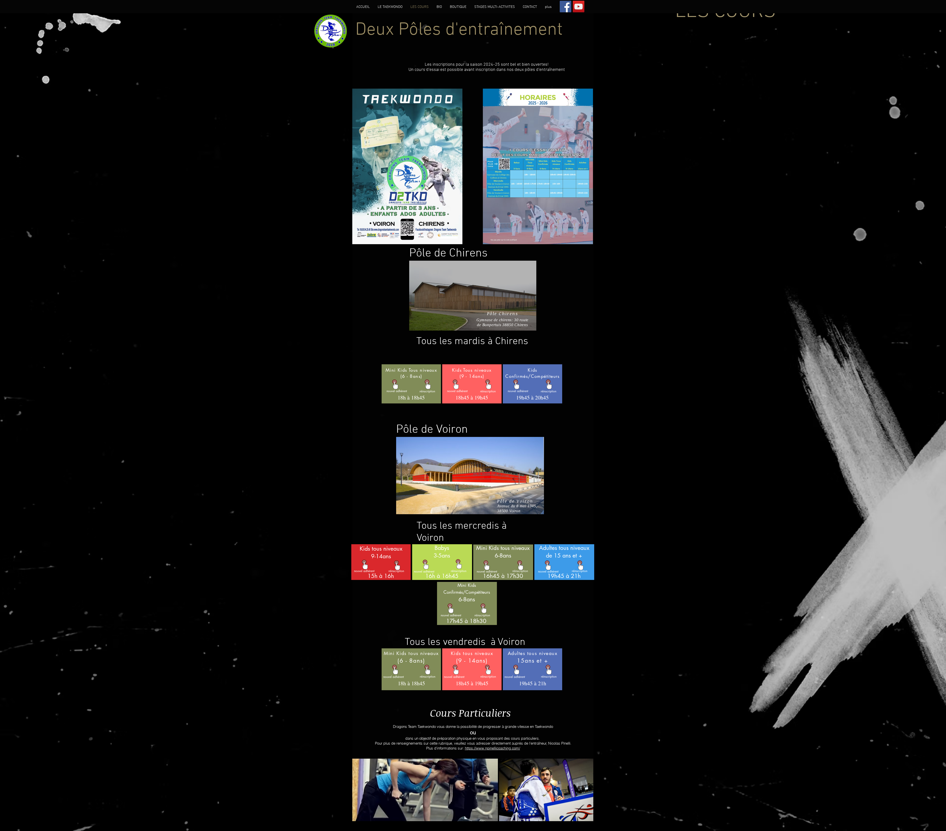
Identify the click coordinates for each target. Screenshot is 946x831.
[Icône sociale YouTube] (578, 6)
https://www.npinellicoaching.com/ (492, 748)
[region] (472, 296)
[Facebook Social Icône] (565, 6)
